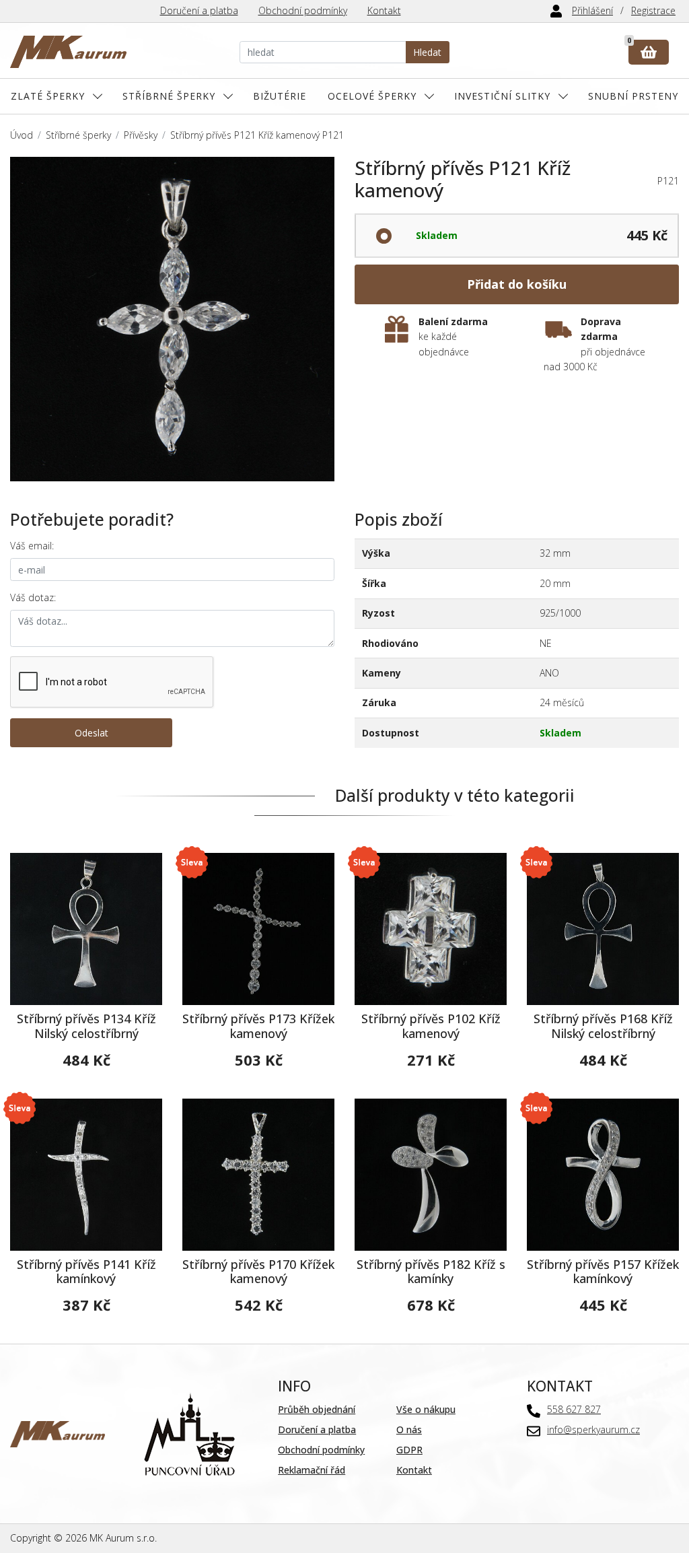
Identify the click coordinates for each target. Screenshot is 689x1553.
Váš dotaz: (33, 597)
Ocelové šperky (372, 96)
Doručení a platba (199, 10)
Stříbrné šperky (168, 96)
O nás (409, 1429)
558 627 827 (574, 1409)
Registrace (653, 10)
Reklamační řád (311, 1469)
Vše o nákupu (426, 1409)
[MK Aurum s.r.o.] (57, 1432)
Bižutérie (279, 96)
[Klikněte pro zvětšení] (172, 319)
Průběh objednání (316, 1409)
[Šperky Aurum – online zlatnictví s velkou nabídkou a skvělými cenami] (68, 52)
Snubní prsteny (633, 96)
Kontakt (384, 10)
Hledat (427, 52)
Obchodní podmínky (302, 10)
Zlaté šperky (48, 96)
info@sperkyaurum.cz (593, 1429)
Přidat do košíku (517, 284)
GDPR (409, 1449)
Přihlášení (592, 10)
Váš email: (32, 545)
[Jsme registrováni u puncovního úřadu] (189, 1432)
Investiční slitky (502, 96)
